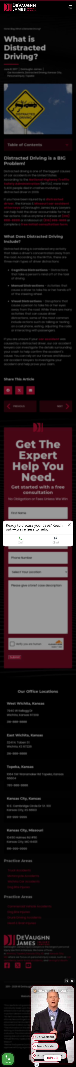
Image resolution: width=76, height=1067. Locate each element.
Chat (55, 542)
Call (20, 542)
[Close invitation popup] (69, 525)
